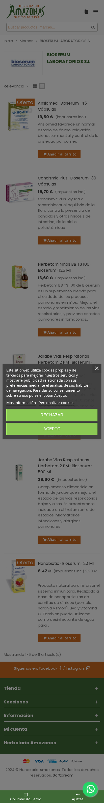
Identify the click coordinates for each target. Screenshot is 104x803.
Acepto (51, 429)
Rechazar (51, 415)
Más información (21, 402)
